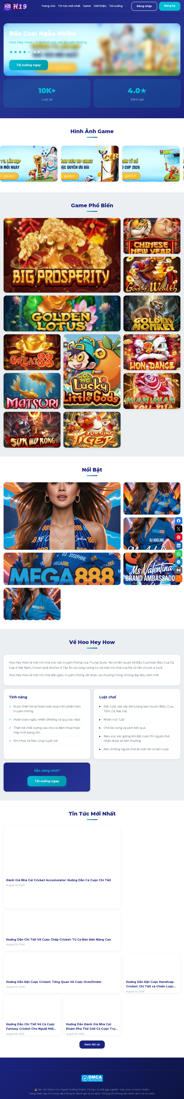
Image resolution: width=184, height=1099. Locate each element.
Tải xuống (116, 6)
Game (87, 6)
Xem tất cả (92, 1044)
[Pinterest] (178, 537)
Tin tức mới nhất (69, 6)
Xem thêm (16, 543)
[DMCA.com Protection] (92, 1078)
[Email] (178, 570)
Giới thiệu (100, 6)
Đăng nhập (144, 6)
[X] (178, 529)
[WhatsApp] (178, 553)
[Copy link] (178, 578)
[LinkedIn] (178, 545)
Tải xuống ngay (28, 65)
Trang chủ (48, 6)
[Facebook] (178, 520)
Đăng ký (169, 5)
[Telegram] (178, 562)
